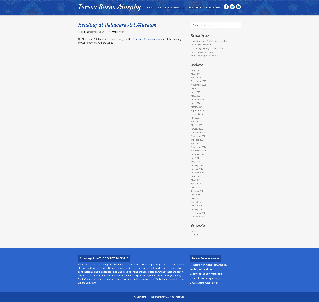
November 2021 (198, 136)
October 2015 (197, 191)
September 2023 (199, 110)
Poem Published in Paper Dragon (206, 52)
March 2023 (196, 125)
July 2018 (195, 158)
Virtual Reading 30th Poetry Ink (205, 55)
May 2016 (195, 180)
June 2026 (195, 70)
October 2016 (197, 172)
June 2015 (195, 194)
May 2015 (195, 198)
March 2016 (196, 187)
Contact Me (213, 7)
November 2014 (198, 216)
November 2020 (198, 147)
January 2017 (197, 169)
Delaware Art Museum (145, 39)
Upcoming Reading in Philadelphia (207, 48)
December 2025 (198, 81)
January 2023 (197, 128)
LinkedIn (238, 6)
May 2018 (195, 161)
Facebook (226, 6)
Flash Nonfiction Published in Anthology (209, 41)
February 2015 (198, 205)
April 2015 (196, 202)
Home (150, 7)
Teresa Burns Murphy (109, 7)
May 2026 (195, 74)
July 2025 (195, 88)
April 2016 (196, 183)
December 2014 (198, 213)
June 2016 (195, 176)
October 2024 (197, 99)
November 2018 (198, 150)
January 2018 (197, 165)
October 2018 (197, 154)
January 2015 (197, 209)
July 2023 (195, 117)
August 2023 (197, 114)
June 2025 (195, 92)
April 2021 (196, 143)
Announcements (174, 7)
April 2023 (196, 121)
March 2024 (196, 106)
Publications (195, 7)
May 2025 (195, 95)
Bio (159, 7)
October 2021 (197, 139)
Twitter (232, 6)
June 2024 (195, 103)
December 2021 (198, 132)
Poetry (194, 231)
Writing (122, 31)
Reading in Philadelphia (202, 44)
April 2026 (196, 77)
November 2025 (198, 84)
